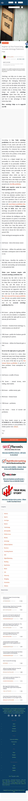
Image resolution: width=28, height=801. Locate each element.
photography (7, 530)
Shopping (6, 579)
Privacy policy (14, 741)
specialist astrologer (8, 700)
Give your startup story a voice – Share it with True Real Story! (14, 500)
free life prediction (15, 184)
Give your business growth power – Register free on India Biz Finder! (14, 480)
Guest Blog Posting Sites (15, 783)
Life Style (6, 520)
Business (6, 548)
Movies (6, 537)
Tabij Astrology (7, 691)
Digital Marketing (8, 558)
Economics (7, 582)
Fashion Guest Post (21, 781)
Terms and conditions (14, 739)
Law (5, 572)
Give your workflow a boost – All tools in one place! (14, 454)
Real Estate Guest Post (10, 781)
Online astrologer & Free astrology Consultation (11, 598)
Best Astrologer (7, 609)
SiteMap (13, 770)
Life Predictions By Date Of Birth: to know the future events (11, 678)
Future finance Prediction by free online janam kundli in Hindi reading (12, 652)
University (6, 575)
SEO (5, 554)
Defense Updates (8, 544)
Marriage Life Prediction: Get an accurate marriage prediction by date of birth (12, 687)
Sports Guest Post (6, 782)
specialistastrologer (8, 672)
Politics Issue (7, 534)
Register (14, 768)
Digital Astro (10, 56)
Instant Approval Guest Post (16, 782)
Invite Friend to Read (14, 439)
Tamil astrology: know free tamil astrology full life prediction (11, 633)
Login (14, 765)
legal (14, 744)
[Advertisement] (14, 123)
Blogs (14, 752)
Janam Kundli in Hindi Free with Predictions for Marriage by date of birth (11, 643)
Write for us (14, 731)
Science (6, 585)
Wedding (6, 561)
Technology (7, 527)
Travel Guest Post (5, 779)
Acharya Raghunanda (8, 681)
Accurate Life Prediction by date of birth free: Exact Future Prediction (11, 616)
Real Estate (7, 565)
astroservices (6, 601)
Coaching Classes (8, 551)
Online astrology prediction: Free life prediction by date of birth (12, 669)
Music (5, 568)
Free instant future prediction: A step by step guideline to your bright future (12, 697)
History (6, 513)
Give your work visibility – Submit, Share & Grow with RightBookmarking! (14, 468)
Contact (14, 726)
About (14, 723)
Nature (6, 523)
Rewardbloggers (10, 790)
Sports (6, 517)
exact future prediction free (17, 204)
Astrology (5, 42)
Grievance (14, 728)
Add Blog (14, 757)
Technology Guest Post (15, 779)
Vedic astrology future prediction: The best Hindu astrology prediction (12, 624)
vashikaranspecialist (8, 618)
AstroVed (5, 663)
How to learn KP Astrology (9, 660)
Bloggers (14, 754)
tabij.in (16, 426)
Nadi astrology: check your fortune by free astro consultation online (12, 607)
